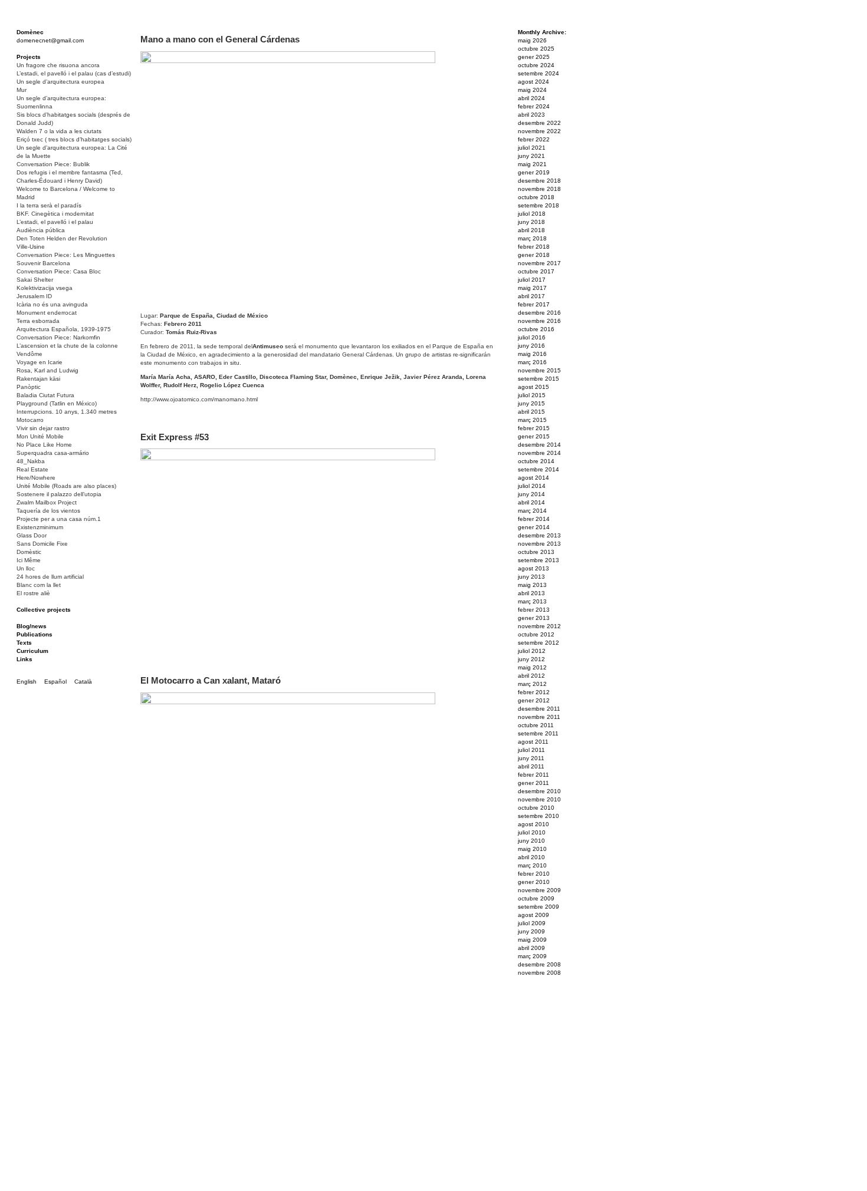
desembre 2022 (539, 123)
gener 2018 (534, 255)
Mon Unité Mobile (40, 436)
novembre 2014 (539, 453)
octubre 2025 (536, 48)
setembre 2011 (538, 733)
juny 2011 (531, 758)
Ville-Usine (31, 246)
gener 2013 (534, 618)
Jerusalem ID (34, 296)
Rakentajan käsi (38, 378)
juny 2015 (531, 403)
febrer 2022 (534, 139)
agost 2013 (533, 568)
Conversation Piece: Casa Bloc (59, 271)
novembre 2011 (539, 717)
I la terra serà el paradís (49, 205)
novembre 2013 (539, 543)
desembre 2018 (539, 180)
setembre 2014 (538, 469)
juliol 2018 (532, 213)
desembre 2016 (539, 312)
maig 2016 (532, 354)
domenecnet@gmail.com (50, 40)
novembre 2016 (539, 321)
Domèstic (29, 552)
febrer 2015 (534, 428)
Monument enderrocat (47, 312)
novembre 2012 (539, 626)
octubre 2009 (536, 898)
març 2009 (532, 956)
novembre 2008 (539, 972)
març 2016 (532, 362)
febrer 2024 (534, 106)
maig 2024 (532, 90)
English (27, 681)
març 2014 (532, 510)
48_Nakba (31, 461)
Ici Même (29, 560)
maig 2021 (532, 164)
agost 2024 (533, 81)
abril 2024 (531, 98)
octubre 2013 (536, 552)
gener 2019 (534, 172)
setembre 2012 (538, 642)
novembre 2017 (539, 263)
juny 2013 (531, 576)
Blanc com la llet (39, 585)
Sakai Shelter (35, 279)
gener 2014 (534, 527)
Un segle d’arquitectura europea (60, 81)
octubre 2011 (536, 725)
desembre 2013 (539, 535)
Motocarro (30, 420)
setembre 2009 (538, 906)
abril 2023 (531, 114)
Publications (34, 634)
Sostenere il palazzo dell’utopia (59, 494)
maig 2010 (532, 849)
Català (83, 681)
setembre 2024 (538, 73)
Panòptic (29, 387)
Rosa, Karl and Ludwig (47, 370)
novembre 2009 (539, 890)
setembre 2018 (538, 205)
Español (55, 681)
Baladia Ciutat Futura (45, 395)
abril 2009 (531, 948)
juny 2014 (531, 494)
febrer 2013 (534, 609)
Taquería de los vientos (48, 510)
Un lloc (26, 568)
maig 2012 (532, 667)
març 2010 (532, 865)
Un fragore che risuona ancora (58, 65)
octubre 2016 (536, 329)
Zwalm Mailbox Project (47, 502)
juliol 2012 (532, 651)
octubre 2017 (536, 271)
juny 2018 (531, 222)
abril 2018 (531, 230)
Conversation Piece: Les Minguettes (66, 255)
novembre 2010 (539, 799)
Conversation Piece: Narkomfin (58, 337)
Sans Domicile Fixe (42, 543)
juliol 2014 (532, 486)
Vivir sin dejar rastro (43, 428)
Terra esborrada (38, 321)
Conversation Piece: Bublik (53, 164)
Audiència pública (41, 230)
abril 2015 (531, 411)
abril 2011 (531, 766)
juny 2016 (531, 345)
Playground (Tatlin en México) (57, 403)
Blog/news (32, 626)
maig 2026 (532, 40)
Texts (24, 642)
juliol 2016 (532, 337)
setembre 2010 (538, 816)
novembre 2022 (539, 131)
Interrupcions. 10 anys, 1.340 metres (67, 411)
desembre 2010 (539, 791)
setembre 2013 (538, 560)
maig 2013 (532, 585)
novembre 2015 (539, 370)
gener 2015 (534, 436)
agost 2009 (533, 915)
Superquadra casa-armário (53, 453)
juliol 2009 (532, 923)
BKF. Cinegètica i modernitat (55, 213)
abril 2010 (531, 857)
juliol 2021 (532, 147)
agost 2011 (533, 741)
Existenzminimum (40, 527)
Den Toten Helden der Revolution (62, 238)
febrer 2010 (534, 873)
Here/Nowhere (36, 477)
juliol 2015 (532, 395)
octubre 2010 (536, 807)
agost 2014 (533, 477)
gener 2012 (534, 700)
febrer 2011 (533, 774)
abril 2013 (531, 593)
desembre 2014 (539, 444)
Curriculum (32, 651)
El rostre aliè (33, 593)
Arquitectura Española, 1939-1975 (64, 329)
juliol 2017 (532, 279)
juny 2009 (531, 931)
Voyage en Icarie (40, 362)
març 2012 (532, 684)
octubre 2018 (536, 197)
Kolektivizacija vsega (45, 288)
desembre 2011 (539, 708)
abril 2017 (531, 296)
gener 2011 (533, 783)
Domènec (30, 32)
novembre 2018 (539, 189)
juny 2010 (531, 840)
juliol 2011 (531, 750)
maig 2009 (532, 939)
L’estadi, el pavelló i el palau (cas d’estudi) (74, 73)
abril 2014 (531, 502)
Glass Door (32, 535)
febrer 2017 (534, 304)
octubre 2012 (536, 634)
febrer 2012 (534, 692)
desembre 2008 (539, 964)
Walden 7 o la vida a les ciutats (59, 131)
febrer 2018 (534, 246)
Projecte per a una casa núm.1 (59, 519)
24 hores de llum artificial (50, 576)
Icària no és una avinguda (52, 304)
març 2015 (532, 420)
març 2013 (532, 601)
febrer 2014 (534, 519)
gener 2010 (534, 882)
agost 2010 (533, 824)
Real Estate (32, 469)
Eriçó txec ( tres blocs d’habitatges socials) (74, 139)
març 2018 (532, 238)
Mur (22, 90)
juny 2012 (531, 659)
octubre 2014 (536, 461)
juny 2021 (531, 156)
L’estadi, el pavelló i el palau (55, 222)
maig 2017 (532, 288)
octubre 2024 (536, 65)
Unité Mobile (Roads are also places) (66, 486)
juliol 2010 (532, 832)
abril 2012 (531, 675)
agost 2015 (533, 387)
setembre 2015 (538, 378)
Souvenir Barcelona (43, 263)
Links (24, 659)
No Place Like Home (44, 444)
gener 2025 (534, 57)
